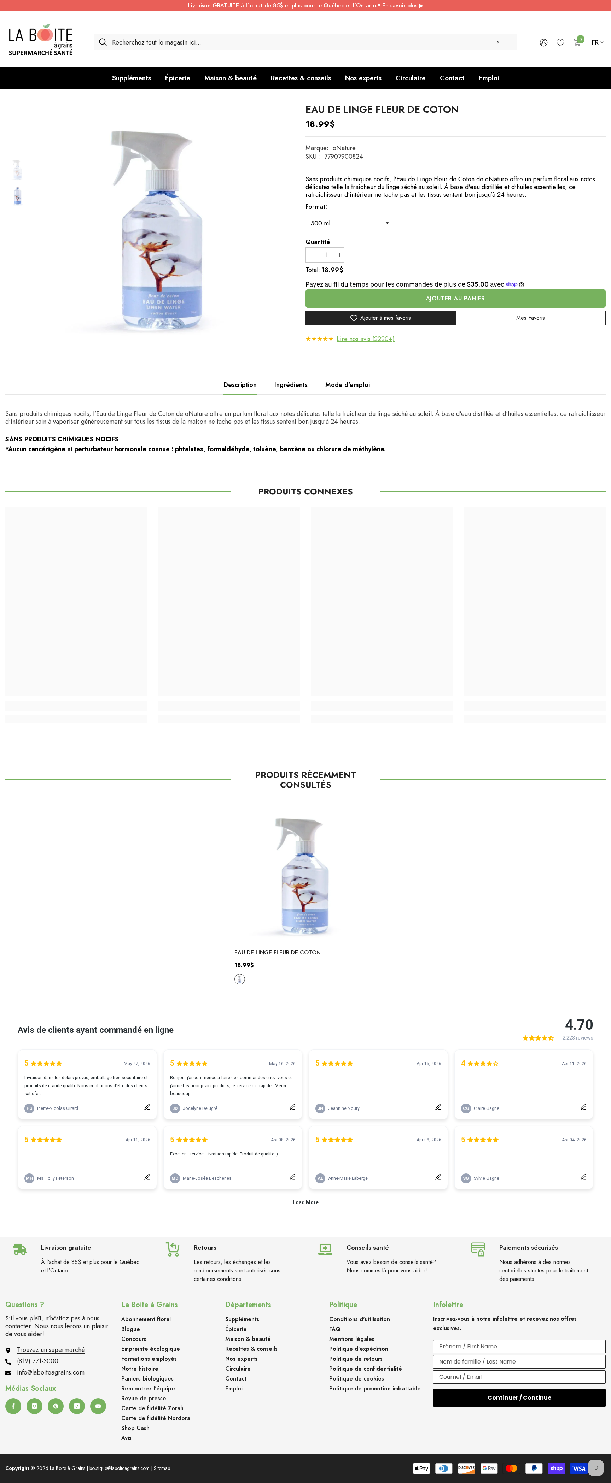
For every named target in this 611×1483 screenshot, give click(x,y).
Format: (316, 206)
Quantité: (319, 242)
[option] (162, 221)
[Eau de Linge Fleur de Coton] (305, 871)
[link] (76, 706)
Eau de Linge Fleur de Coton (277, 952)
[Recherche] (305, 42)
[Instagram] (34, 1406)
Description (240, 384)
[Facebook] (13, 1406)
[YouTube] (98, 1406)
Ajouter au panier (455, 298)
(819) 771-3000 (37, 1361)
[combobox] (312, 42)
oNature (344, 148)
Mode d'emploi (347, 384)
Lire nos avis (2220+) (366, 338)
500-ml (239, 979)
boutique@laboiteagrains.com (119, 1468)
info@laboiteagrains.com (51, 1372)
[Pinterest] (56, 1406)
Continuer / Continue (519, 1398)
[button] (498, 42)
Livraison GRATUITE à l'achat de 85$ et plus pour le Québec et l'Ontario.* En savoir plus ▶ (305, 5)
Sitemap (162, 1468)
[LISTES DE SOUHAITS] (560, 42)
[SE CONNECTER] (544, 42)
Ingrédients (291, 384)
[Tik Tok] (77, 1406)
